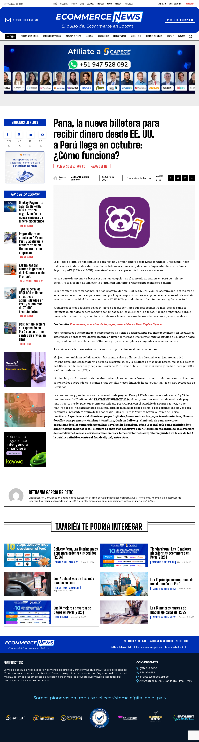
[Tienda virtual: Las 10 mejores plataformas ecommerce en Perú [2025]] (124, 555)
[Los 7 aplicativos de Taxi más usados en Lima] (27, 584)
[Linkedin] (30, 134)
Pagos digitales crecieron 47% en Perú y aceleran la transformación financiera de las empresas (31, 243)
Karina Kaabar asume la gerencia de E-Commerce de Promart (32, 271)
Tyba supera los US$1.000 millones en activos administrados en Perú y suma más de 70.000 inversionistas (31, 300)
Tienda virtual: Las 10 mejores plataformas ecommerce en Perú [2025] (170, 553)
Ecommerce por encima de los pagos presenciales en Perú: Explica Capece (115, 324)
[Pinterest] (185, 178)
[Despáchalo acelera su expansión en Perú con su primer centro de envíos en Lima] (10, 328)
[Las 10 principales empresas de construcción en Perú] (124, 584)
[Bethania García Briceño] (55, 178)
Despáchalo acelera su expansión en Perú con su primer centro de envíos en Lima (32, 331)
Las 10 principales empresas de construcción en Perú (171, 581)
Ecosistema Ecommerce (67, 587)
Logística (25, 344)
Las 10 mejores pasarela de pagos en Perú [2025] (72, 610)
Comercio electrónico (31, 281)
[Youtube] (42, 134)
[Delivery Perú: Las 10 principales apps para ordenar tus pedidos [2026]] (27, 555)
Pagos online (26, 226)
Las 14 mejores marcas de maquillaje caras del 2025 (168, 610)
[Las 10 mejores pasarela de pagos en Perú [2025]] (27, 612)
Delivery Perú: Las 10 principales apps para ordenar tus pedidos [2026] (76, 553)
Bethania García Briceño (80, 178)
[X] (178, 178)
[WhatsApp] (192, 178)
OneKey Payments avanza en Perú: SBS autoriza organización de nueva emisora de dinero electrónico (31, 211)
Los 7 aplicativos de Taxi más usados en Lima (74, 580)
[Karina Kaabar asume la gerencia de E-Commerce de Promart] (10, 269)
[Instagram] (19, 134)
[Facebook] (7, 134)
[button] (190, 36)
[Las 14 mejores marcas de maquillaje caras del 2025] (124, 612)
